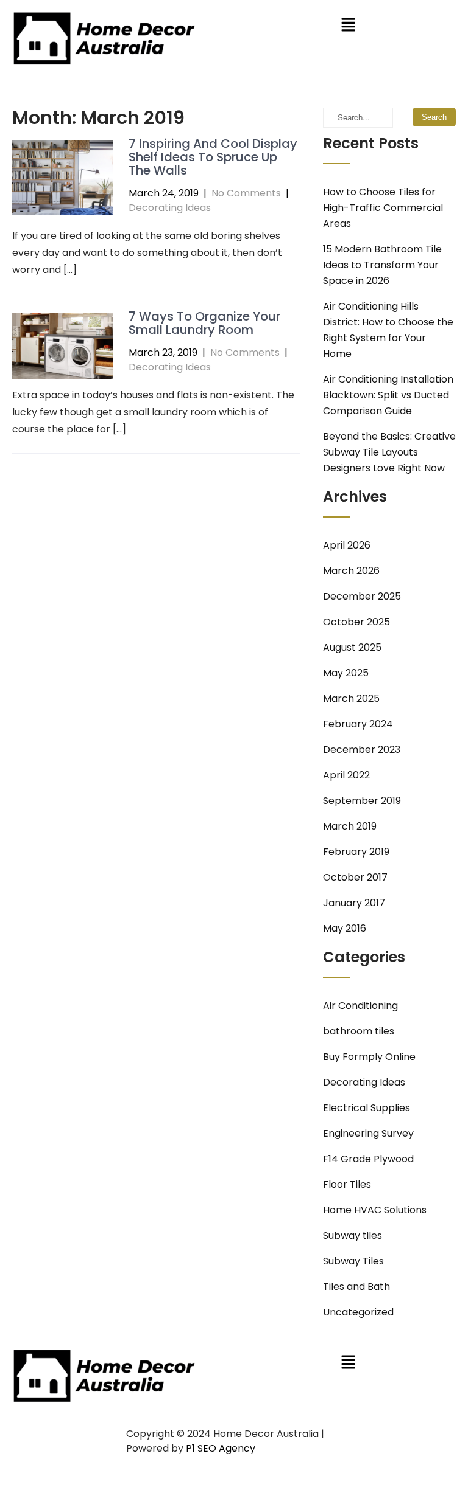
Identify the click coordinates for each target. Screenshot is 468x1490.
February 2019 (356, 852)
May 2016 (344, 928)
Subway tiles (352, 1235)
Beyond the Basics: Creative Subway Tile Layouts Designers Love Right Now (389, 452)
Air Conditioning (360, 1006)
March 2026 (351, 571)
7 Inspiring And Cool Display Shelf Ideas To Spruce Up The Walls (213, 157)
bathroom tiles (358, 1031)
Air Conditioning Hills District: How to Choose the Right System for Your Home (388, 330)
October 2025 (356, 622)
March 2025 (351, 698)
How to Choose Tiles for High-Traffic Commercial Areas (383, 207)
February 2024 (358, 724)
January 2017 (354, 903)
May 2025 (346, 673)
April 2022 (346, 775)
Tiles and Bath (356, 1287)
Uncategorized (358, 1312)
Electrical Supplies (366, 1108)
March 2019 (350, 826)
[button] (348, 25)
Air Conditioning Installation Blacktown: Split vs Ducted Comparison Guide (388, 395)
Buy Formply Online (369, 1057)
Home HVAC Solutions (375, 1210)
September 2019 (362, 801)
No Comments (246, 193)
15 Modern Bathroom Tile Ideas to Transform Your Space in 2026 (382, 265)
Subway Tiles (353, 1261)
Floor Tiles (347, 1184)
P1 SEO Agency (220, 1448)
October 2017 (355, 877)
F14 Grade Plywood (368, 1159)
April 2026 (346, 545)
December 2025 (362, 596)
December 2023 (361, 750)
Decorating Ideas (170, 208)
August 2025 (352, 647)
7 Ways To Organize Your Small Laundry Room (204, 323)
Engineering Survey (368, 1133)
